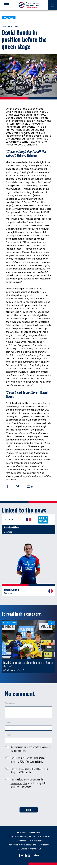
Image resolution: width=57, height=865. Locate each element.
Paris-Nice (8, 18)
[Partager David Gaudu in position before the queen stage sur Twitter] (20, 486)
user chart (25, 768)
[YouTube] (25, 855)
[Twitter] (22, 855)
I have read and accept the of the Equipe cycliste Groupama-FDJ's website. (28, 783)
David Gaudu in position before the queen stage (24, 39)
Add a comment (12, 703)
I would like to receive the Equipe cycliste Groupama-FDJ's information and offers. (28, 759)
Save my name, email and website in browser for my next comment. (31, 748)
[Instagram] (29, 855)
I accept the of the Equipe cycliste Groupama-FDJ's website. (29, 770)
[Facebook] (19, 855)
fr (34, 855)
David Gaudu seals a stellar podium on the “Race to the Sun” (28, 664)
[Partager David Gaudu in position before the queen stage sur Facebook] (10, 486)
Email (8, 734)
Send (28, 810)
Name (8, 722)
